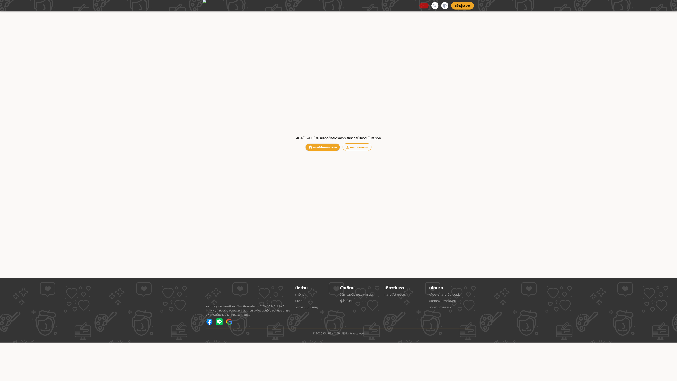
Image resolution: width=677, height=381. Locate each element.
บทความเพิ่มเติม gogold (243, 322)
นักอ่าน (301, 288)
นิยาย (299, 300)
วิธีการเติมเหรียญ (306, 307)
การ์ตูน (299, 294)
